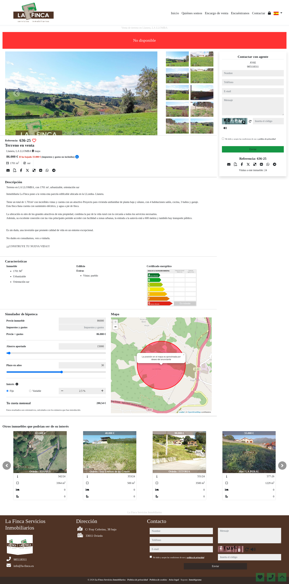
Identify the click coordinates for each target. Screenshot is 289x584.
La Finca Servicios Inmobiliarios (110, 579)
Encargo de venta (216, 13)
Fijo (12, 390)
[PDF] (15, 170)
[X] (28, 170)
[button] (7, 465)
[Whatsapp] (48, 170)
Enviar (252, 149)
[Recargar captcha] (250, 121)
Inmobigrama (195, 579)
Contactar (258, 13)
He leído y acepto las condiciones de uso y (250, 139)
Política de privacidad (137, 579)
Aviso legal (174, 579)
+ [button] (115, 322)
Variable (36, 390)
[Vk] (41, 170)
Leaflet (181, 412)
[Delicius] (34, 170)
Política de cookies (159, 579)
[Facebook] (21, 170)
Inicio (175, 13)
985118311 (253, 66)
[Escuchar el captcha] (225, 128)
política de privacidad (267, 139)
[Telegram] (53, 170)
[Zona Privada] (269, 13)
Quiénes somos (192, 13)
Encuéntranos (240, 13)
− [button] (115, 327)
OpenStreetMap (194, 412)
